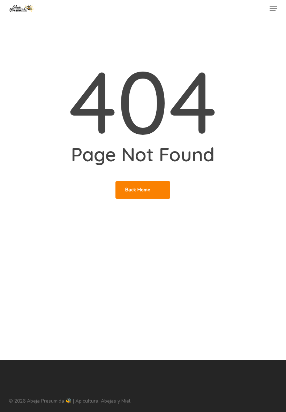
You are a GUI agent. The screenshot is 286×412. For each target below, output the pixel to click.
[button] (273, 8)
